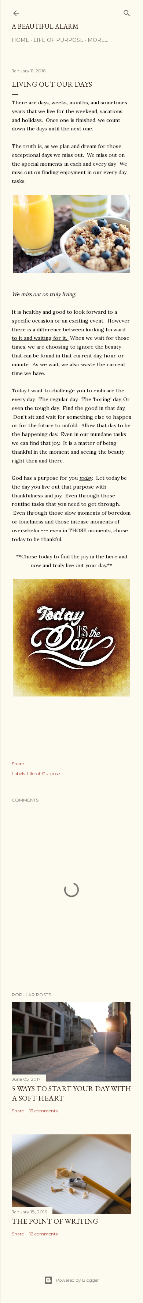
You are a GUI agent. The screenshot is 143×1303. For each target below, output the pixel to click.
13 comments (43, 1110)
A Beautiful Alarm (45, 26)
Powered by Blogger (77, 1280)
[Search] (126, 11)
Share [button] (18, 763)
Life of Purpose (58, 40)
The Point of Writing (55, 1221)
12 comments (43, 1234)
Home (20, 40)
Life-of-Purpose (43, 773)
